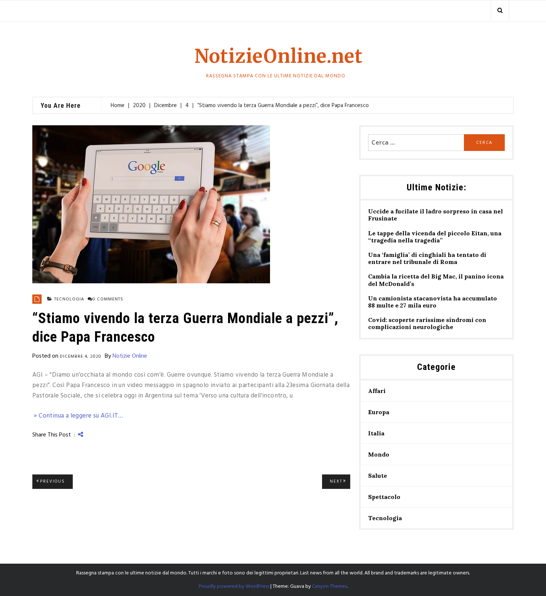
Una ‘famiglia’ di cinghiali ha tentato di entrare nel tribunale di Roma (427, 258)
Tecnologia (69, 299)
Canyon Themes (329, 586)
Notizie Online (130, 356)
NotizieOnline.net (278, 56)
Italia (376, 433)
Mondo (378, 454)
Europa (378, 412)
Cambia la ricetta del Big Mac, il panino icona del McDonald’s (436, 280)
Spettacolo (384, 496)
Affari (377, 390)
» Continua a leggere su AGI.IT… (77, 416)
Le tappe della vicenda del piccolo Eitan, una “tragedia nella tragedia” (434, 237)
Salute (377, 475)
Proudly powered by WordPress (234, 586)
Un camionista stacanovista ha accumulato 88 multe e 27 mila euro (432, 302)
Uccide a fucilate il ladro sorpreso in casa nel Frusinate (435, 215)
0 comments (107, 299)
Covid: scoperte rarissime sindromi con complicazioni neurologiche (427, 323)
